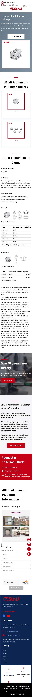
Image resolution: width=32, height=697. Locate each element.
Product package (6, 547)
